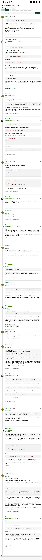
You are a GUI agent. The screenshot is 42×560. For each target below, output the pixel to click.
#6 (40, 198)
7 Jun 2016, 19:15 (12, 284)
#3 (40, 95)
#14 (40, 345)
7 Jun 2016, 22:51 (17, 375)
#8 (40, 226)
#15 (40, 375)
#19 (40, 518)
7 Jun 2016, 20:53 (12, 345)
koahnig (6, 16)
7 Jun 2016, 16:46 (17, 226)
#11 (40, 284)
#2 (40, 41)
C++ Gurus (7, 9)
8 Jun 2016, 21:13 (12, 474)
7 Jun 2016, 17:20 (17, 264)
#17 (40, 430)
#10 (40, 264)
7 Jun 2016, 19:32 (17, 306)
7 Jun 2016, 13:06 (12, 16)
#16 (40, 408)
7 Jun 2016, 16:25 (12, 161)
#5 (40, 161)
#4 (40, 120)
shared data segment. (14, 25)
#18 (40, 474)
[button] (1, 559)
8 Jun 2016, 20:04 (17, 430)
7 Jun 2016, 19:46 (12, 331)
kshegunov (6, 41)
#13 (40, 331)
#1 (40, 16)
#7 (40, 212)
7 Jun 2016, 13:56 (17, 120)
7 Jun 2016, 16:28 (17, 198)
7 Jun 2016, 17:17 (12, 247)
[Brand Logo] (8, 2)
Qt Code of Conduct (12, 88)
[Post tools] (40, 36)
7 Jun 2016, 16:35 (12, 212)
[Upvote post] (36, 36)
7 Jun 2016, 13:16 (17, 41)
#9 (40, 247)
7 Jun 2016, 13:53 (12, 95)
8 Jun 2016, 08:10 (12, 408)
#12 (40, 306)
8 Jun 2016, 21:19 (17, 518)
